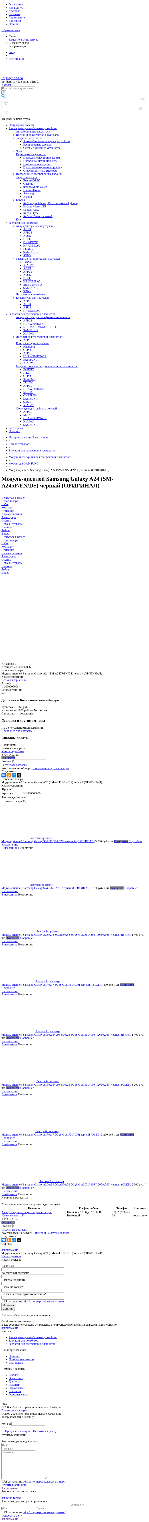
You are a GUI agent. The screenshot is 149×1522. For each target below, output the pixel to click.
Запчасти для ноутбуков (23, 222)
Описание (7, 549)
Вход (12, 52)
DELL (27, 239)
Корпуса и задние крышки (32, 343)
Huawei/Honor (32, 190)
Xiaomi (27, 196)
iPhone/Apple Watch (35, 186)
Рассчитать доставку (14, 764)
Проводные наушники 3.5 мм (41, 157)
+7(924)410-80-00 (12, 78)
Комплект (7, 546)
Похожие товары (11, 562)
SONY (27, 255)
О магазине (16, 4)
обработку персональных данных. (44, 1301)
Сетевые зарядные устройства (42, 147)
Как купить (16, 7)
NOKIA (28, 392)
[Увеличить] (46, 660)
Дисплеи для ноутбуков (30, 294)
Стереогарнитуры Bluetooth (40, 170)
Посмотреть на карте (14, 1410)
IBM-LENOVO (32, 284)
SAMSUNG (30, 252)
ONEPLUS (30, 395)
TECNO (28, 382)
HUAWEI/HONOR (35, 323)
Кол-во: (7, 761)
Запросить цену (12, 1515)
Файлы (5, 569)
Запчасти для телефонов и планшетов (32, 314)
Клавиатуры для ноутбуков (32, 297)
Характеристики (11, 553)
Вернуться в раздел (13, 536)
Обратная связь (10, 30)
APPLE (27, 232)
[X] (19, 775)
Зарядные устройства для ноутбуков (38, 258)
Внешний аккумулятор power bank (37, 134)
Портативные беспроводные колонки (39, 173)
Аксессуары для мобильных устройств (33, 128)
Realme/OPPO (31, 180)
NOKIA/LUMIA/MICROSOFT (42, 327)
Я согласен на (36, 1301)
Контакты (15, 20)
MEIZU (28, 415)
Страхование (17, 17)
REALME (29, 346)
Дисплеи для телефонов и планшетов (39, 336)
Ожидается (8, 757)
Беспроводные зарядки (37, 144)
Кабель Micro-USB (34, 206)
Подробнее (135, 841)
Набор (5, 543)
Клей (19, 219)
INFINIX (28, 369)
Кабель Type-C (32, 213)
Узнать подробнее (12, 751)
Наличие (6, 566)
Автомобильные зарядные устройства (46, 141)
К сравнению (10, 844)
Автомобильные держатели (33, 131)
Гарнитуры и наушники (31, 154)
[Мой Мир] (14, 775)
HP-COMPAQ (32, 245)
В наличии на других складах (51, 768)
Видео (5, 572)
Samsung (28, 193)
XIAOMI (28, 265)
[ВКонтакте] (3, 775)
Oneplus (28, 183)
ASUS (27, 235)
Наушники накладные (37, 164)
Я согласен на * (36, 1481)
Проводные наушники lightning (42, 167)
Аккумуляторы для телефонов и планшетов (43, 317)
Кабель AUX (31, 209)
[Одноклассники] (9, 775)
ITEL (26, 372)
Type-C (27, 261)
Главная (14, 1374)
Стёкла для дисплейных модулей (36, 408)
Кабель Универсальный (38, 216)
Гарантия (14, 14)
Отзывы (6, 559)
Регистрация (16, 58)
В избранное (9, 847)
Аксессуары (8, 556)
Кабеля (20, 199)
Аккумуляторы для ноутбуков (34, 226)
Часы (19, 151)
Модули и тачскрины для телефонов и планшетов (47, 366)
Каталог (6, 84)
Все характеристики (14, 680)
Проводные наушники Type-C (42, 160)
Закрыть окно (9, 1249)
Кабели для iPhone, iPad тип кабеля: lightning (50, 203)
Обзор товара (9, 540)
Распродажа (16, 428)
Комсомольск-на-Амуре (23, 39)
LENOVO (29, 248)
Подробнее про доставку (16, 730)
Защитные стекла (26, 177)
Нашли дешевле (11, 1256)
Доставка (14, 10)
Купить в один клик (14, 1484)
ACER (27, 229)
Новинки (14, 24)
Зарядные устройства (29, 138)
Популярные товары (21, 125)
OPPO (27, 349)
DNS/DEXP (30, 242)
